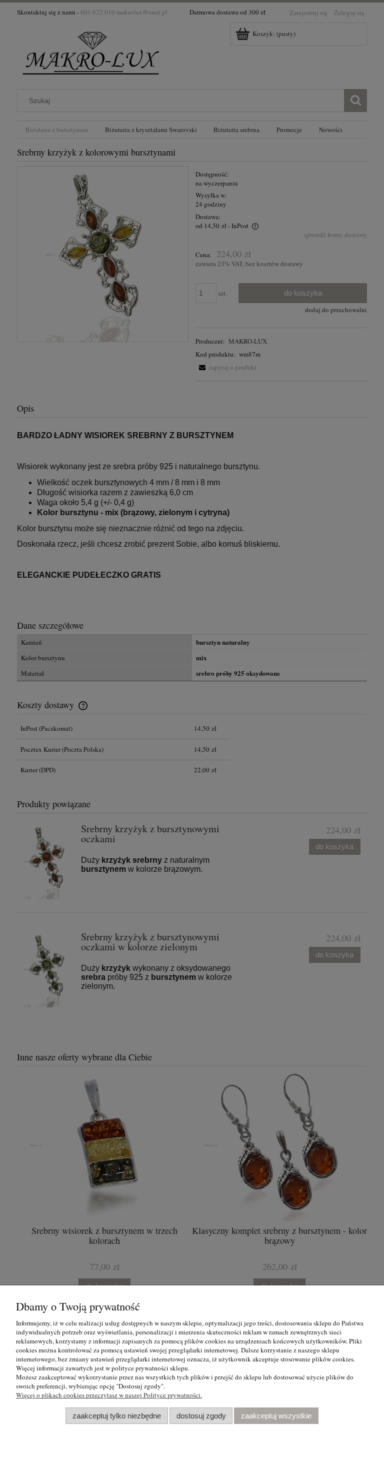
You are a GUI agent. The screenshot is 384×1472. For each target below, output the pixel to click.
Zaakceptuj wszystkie (276, 1415)
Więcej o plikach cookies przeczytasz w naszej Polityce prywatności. (109, 1394)
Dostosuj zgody (201, 1415)
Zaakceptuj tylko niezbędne (116, 1415)
